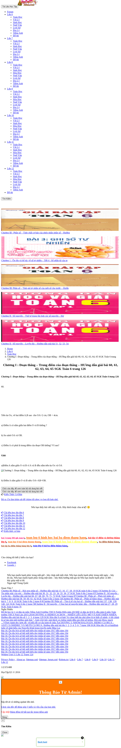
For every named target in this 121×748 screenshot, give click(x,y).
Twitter (70, 510)
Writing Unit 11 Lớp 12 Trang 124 (17, 654)
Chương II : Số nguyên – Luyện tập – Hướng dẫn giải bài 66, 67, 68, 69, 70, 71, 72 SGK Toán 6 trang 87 (60, 594)
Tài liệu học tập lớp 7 (14, 515)
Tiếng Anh (18, 33)
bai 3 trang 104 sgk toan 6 (12, 538)
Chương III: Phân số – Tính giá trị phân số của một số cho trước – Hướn (35, 288)
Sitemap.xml (32, 659)
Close (4, 732)
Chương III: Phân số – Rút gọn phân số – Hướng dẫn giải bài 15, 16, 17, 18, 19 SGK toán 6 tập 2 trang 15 (51, 590)
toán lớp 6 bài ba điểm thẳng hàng (50, 545)
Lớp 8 (10, 62)
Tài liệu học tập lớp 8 (14, 518)
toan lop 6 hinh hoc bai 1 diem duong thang (69, 541)
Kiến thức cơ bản (12, 531)
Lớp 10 (10, 115)
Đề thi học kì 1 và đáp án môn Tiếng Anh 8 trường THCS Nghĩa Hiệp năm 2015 (39, 612)
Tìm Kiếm (6, 199)
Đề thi (16, 35)
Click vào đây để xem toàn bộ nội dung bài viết (22, 488)
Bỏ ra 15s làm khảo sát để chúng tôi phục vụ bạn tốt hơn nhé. (29, 499)
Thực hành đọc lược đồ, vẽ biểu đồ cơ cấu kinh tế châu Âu (32, 622)
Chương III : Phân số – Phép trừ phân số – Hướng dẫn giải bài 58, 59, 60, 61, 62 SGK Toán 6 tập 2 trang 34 (58, 597)
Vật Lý (16, 19)
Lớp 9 (10, 89)
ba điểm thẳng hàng (109, 541)
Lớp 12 (10, 168)
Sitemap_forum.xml (48, 659)
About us (20, 659)
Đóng (4, 717)
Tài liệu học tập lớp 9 (14, 520)
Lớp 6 (10, 14)
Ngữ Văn (17, 25)
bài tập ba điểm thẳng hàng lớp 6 (16, 546)
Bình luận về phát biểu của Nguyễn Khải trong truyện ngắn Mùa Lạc (59, 626)
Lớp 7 (10, 38)
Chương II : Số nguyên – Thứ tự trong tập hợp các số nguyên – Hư (32, 316)
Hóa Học (17, 73)
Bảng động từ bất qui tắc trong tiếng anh (29, 712)
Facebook (52, 510)
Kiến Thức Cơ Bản (13, 494)
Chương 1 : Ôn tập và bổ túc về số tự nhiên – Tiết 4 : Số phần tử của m (34, 260)
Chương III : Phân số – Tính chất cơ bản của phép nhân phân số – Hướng (35, 232)
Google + (11, 565)
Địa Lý (16, 30)
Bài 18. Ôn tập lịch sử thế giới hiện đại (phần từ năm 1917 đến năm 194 (34, 630)
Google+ (62, 510)
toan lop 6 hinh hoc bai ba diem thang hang (56, 537)
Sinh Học (17, 22)
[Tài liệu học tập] (28, 6)
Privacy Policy (8, 659)
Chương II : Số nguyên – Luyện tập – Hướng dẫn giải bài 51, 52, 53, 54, (35, 343)
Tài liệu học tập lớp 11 (14, 526)
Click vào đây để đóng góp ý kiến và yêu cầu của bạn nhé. (28, 707)
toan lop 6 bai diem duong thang (24, 541)
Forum (10, 11)
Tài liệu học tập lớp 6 (14, 512)
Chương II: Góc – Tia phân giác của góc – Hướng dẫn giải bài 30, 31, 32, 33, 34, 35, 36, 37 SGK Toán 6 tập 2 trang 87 (59, 592)
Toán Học (17, 17)
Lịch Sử (17, 27)
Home (10, 348)
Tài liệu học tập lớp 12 (14, 528)
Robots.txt (63, 659)
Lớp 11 (10, 142)
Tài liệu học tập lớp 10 (14, 523)
